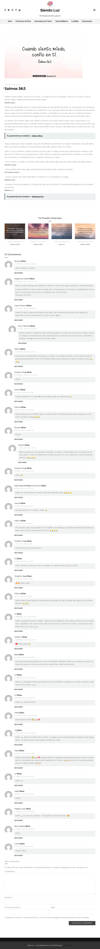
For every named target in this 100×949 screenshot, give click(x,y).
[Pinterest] (16, 10)
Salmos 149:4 (38, 244)
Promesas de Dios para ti (13, 84)
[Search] (94, 9)
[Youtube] (19, 10)
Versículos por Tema (43, 21)
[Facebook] (5, 10)
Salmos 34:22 (15, 244)
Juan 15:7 (62, 244)
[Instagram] (12, 10)
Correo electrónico (13, 907)
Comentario (10, 871)
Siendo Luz (50, 10)
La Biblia (75, 21)
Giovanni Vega (20, 372)
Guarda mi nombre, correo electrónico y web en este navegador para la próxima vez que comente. (47, 917)
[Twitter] (9, 10)
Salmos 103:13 (85, 244)
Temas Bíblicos (61, 21)
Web (53, 907)
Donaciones (87, 21)
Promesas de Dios (23, 21)
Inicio (10, 21)
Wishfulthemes (68, 945)
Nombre (9, 897)
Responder (18, 273)
